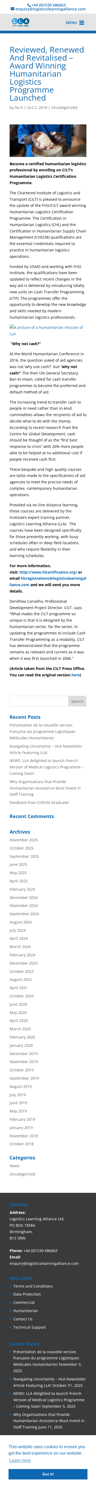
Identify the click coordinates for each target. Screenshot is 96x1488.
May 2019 (18, 1111)
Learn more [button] (20, 1460)
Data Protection (27, 1294)
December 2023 (24, 963)
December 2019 (24, 1053)
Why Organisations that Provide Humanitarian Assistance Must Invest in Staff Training (45, 788)
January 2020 (21, 1045)
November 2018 (24, 1135)
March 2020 (20, 1028)
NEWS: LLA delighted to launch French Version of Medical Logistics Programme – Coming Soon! (47, 767)
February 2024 (22, 954)
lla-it (19, 107)
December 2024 (24, 897)
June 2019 (18, 1102)
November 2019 (24, 1061)
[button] (71, 22)
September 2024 (24, 913)
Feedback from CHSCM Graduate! (39, 802)
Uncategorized (64, 107)
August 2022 (21, 979)
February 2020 (22, 1037)
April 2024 (19, 938)
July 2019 (18, 1094)
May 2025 (18, 872)
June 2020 (18, 1004)
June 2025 (18, 864)
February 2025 (22, 889)
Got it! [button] (48, 1474)
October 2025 (22, 848)
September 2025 (24, 856)
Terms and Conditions (33, 1286)
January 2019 (21, 1127)
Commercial (24, 1302)
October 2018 (22, 1143)
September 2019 (24, 1078)
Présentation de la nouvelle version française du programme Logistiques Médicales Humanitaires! (42, 731)
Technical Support (29, 1327)
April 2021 (19, 987)
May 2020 (18, 1012)
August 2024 (21, 922)
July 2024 (18, 930)
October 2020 (22, 995)
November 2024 (24, 905)
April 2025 (19, 880)
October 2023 (22, 971)
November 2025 (24, 839)
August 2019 (21, 1086)
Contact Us (23, 1318)
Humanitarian (25, 1310)
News (14, 1165)
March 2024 (20, 946)
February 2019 (22, 1119)
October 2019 (22, 1069)
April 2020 (19, 1020)
